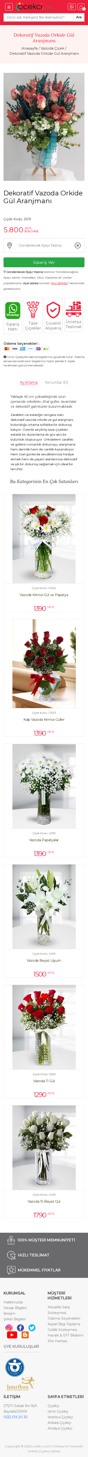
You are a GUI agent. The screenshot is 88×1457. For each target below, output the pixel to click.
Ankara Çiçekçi (59, 1423)
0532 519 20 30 (16, 1417)
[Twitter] (31, 1327)
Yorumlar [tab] (56, 382)
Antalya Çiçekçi (60, 1428)
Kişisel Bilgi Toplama (64, 1324)
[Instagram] (8, 1327)
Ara (79, 17)
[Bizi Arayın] (72, 7)
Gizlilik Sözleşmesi (62, 1330)
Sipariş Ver (44, 262)
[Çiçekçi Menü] (9, 7)
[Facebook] (20, 1327)
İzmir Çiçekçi (58, 1411)
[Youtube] (12, 1335)
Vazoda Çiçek (52, 48)
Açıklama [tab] (29, 382)
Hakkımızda (13, 1302)
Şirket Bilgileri (15, 1319)
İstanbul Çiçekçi (60, 1417)
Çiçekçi (53, 1406)
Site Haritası (57, 1341)
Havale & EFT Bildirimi (65, 1335)
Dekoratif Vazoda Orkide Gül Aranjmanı (44, 53)
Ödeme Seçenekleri (64, 1318)
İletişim (9, 1313)
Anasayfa (30, 48)
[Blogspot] (25, 1335)
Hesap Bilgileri (15, 1308)
